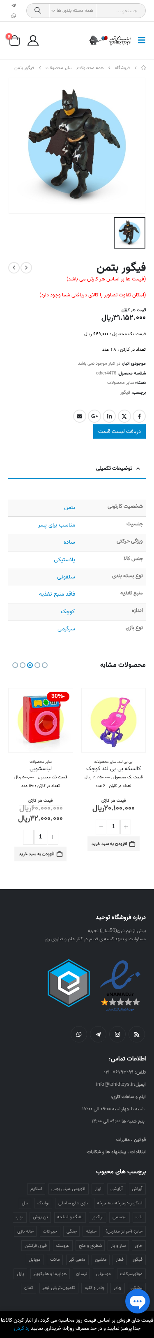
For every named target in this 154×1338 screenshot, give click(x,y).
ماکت (55, 1259)
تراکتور (97, 1217)
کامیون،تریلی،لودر (58, 1287)
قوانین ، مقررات (131, 1139)
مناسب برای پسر (56, 525)
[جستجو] (38, 11)
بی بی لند (125, 762)
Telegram (98, 1034)
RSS (137, 1034)
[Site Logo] (110, 40)
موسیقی (103, 1273)
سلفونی (66, 577)
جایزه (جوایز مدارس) (124, 1231)
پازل (20, 1273)
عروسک (62, 1245)
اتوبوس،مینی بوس (68, 1188)
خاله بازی (25, 1231)
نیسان (81, 1273)
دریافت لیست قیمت (119, 431)
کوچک (68, 611)
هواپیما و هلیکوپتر (50, 1273)
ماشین (101, 1259)
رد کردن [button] (22, 1328)
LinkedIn (109, 416)
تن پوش (40, 1217)
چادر (118, 1287)
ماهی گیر (77, 1259)
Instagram (117, 1034)
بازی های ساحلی (73, 1203)
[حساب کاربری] (32, 40)
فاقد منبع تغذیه (57, 594)
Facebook (139, 416)
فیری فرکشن (36, 1245)
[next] (14, 267)
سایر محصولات (120, 382)
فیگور (125, 392)
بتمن (69, 507)
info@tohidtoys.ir (115, 1084)
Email (79, 416)
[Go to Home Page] (143, 68)
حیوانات (50, 1231)
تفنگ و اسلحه (70, 1217)
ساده (69, 542)
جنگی (72, 1231)
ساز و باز (118, 1245)
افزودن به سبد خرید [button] (109, 843)
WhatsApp (79, 1034)
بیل (25, 1203)
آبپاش (137, 1188)
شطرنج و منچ (90, 1245)
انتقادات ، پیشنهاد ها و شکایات (116, 1152)
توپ (19, 1217)
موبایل (35, 1259)
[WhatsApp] (14, 16)
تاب (139, 1217)
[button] (139, 40)
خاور (139, 1245)
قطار (120, 1259)
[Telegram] (14, 5)
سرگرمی (66, 629)
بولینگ (43, 1203)
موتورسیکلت (131, 1273)
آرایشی (116, 1188)
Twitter (124, 416)
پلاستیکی (64, 560)
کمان (28, 1287)
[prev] (26, 267)
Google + (94, 416)
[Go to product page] (114, 720)
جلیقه (91, 1231)
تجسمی (119, 1217)
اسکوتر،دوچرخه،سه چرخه (120, 1203)
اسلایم (36, 1188)
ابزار (98, 1188)
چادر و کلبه (95, 1287)
